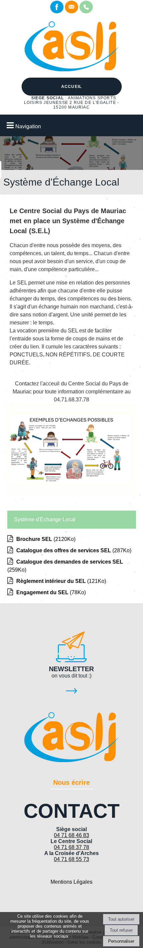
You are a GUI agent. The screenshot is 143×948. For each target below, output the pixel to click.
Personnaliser (121, 941)
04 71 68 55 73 (71, 859)
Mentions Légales (71, 882)
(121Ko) (61, 581)
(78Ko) (51, 592)
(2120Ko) (45, 539)
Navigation (28, 126)
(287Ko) (73, 550)
